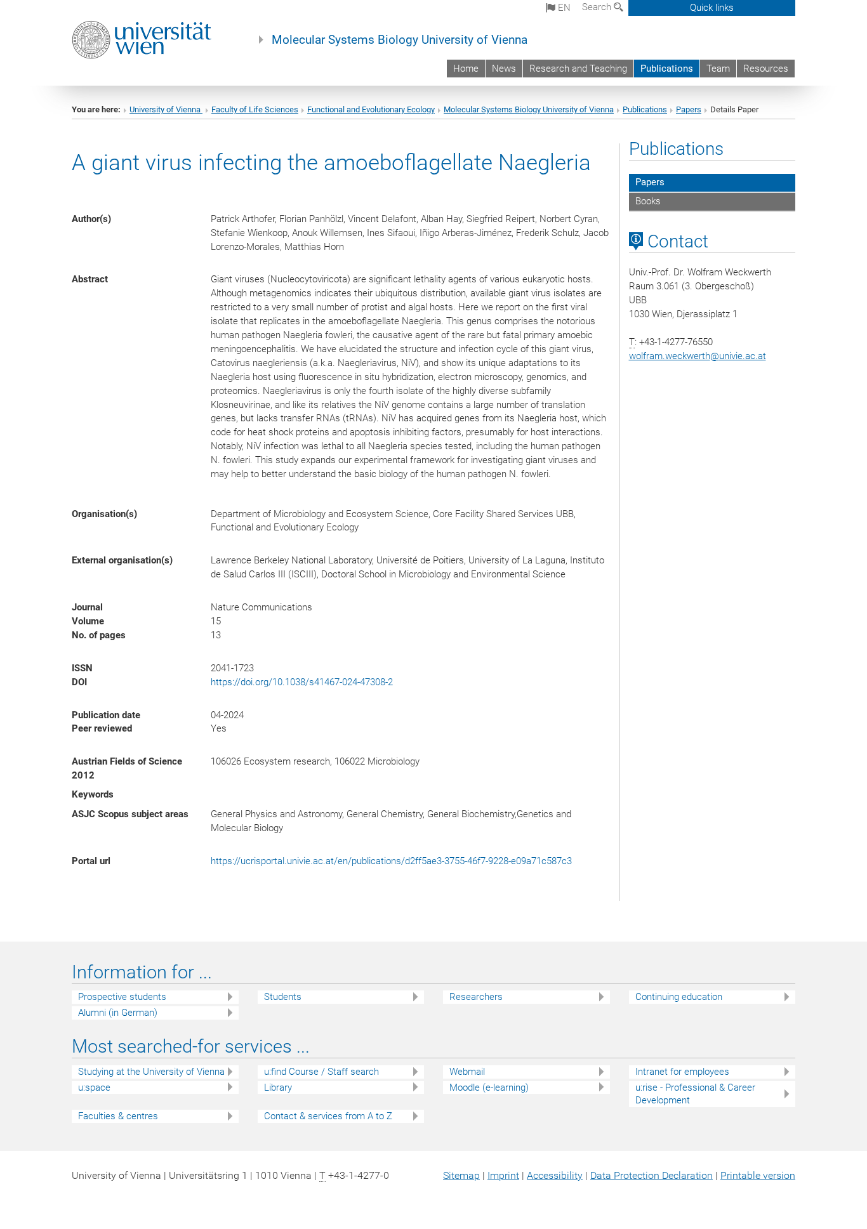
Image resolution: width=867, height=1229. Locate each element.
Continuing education (678, 996)
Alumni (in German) (117, 1012)
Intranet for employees (682, 1071)
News (504, 68)
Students (282, 996)
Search (598, 7)
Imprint (503, 1175)
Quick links (712, 7)
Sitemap (461, 1175)
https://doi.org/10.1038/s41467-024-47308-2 (302, 682)
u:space (94, 1087)
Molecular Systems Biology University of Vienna (399, 40)
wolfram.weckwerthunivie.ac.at (697, 356)
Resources (765, 68)
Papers (688, 109)
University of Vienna (165, 109)
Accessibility (555, 1175)
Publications (666, 68)
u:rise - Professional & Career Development (695, 1094)
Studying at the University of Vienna (151, 1071)
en (563, 7)
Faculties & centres (118, 1116)
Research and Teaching (578, 68)
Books (648, 201)
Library (278, 1087)
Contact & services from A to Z (328, 1116)
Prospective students (122, 996)
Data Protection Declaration (651, 1175)
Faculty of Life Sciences (254, 109)
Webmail (467, 1071)
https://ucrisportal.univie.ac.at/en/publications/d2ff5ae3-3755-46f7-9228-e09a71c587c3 (391, 861)
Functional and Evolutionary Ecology (371, 109)
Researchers (476, 996)
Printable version (757, 1175)
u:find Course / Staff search (321, 1071)
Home (466, 68)
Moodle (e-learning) (489, 1087)
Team (718, 68)
